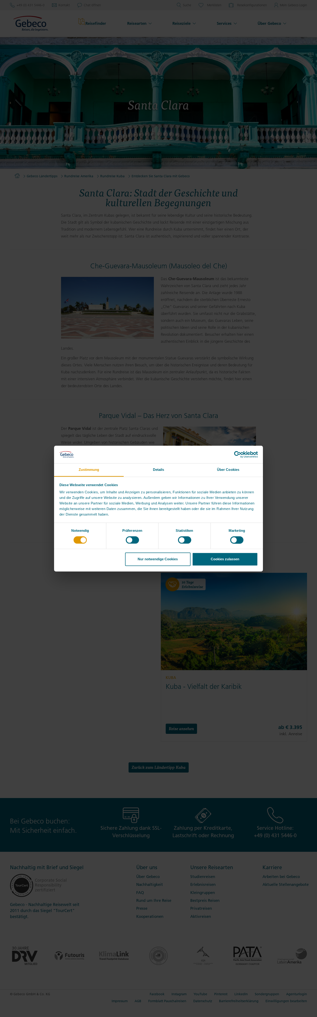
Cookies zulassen (225, 559)
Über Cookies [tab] (228, 470)
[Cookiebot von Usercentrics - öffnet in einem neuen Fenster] (237, 454)
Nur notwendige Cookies (158, 559)
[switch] (132, 540)
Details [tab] (158, 470)
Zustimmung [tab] (89, 470)
